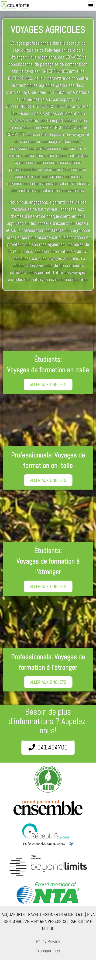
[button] (91, 5)
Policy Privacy (48, 941)
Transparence (48, 951)
